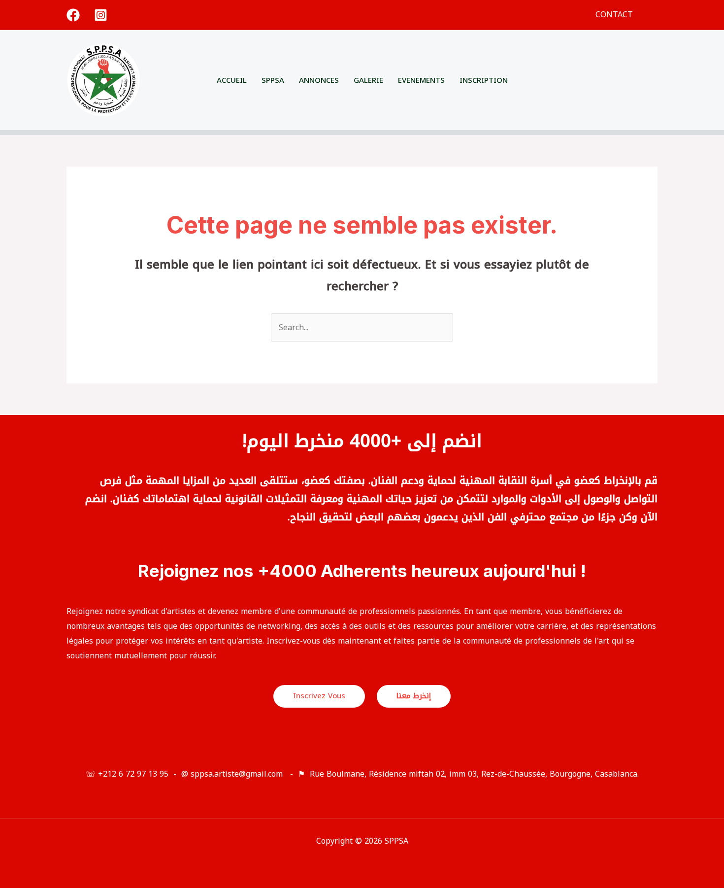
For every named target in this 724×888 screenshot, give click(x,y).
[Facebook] (73, 15)
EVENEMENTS (421, 80)
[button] (654, 15)
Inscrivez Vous (319, 696)
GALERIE (368, 80)
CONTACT (614, 14)
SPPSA (273, 80)
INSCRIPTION (484, 80)
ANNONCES (319, 80)
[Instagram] (100, 15)
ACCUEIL (232, 80)
